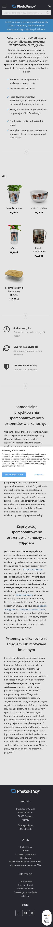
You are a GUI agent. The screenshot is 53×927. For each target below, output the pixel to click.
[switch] (46, 921)
